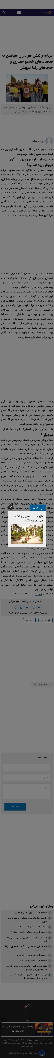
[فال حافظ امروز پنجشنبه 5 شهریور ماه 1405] (27, 534)
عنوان (35, 508)
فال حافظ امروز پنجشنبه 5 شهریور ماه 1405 (27, 518)
